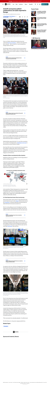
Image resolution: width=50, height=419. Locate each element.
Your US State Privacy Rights (17, 382)
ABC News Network (5, 382)
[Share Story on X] (22, 17)
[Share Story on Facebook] (20, 17)
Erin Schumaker (5, 16)
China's (17, 201)
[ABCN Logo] (7, 4)
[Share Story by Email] (25, 17)
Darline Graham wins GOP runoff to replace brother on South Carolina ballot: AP (25, 1)
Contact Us (27, 383)
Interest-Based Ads (32, 382)
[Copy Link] (27, 17)
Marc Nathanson (12, 16)
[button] (3, 4)
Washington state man (21, 142)
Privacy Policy (10, 382)
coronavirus (7, 202)
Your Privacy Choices (23, 383)
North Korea (9, 226)
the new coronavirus (12, 42)
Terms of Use (45, 382)
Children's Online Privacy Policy (25, 382)
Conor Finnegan (6, 16)
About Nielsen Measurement (39, 382)
